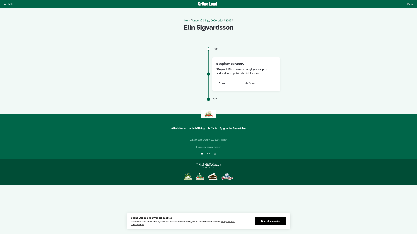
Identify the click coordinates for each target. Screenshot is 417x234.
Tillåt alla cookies (270, 221)
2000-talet (217, 20)
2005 (228, 20)
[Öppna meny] (408, 4)
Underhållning (200, 20)
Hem (187, 20)
